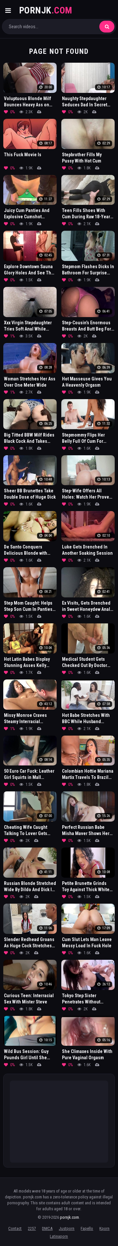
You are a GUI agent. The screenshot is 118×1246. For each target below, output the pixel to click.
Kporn (104, 1228)
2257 (32, 1228)
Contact (15, 1228)
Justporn (66, 1228)
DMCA (47, 1228)
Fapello (87, 1228)
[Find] (106, 26)
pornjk (45, 10)
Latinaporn (59, 1236)
